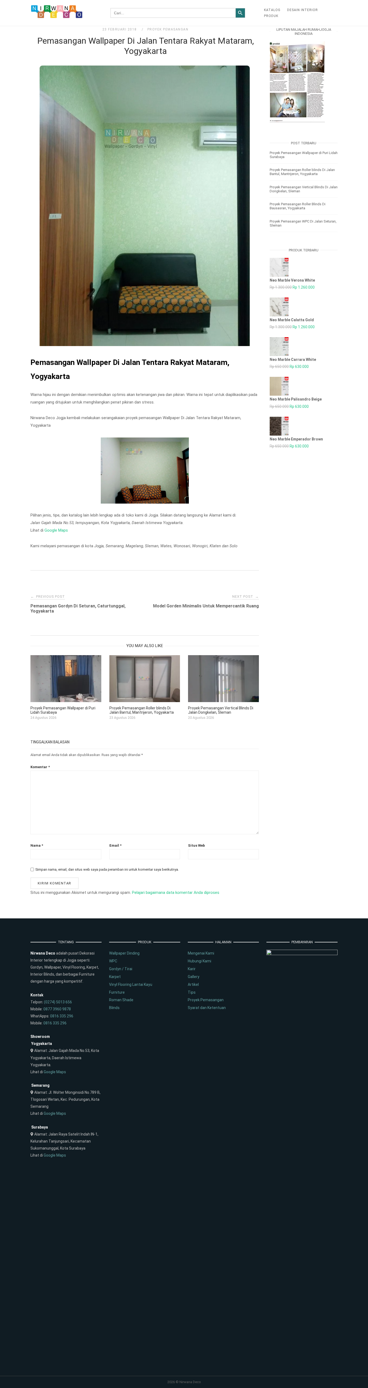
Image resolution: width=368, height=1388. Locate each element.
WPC (113, 961)
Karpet (115, 977)
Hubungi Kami (199, 961)
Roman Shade (121, 1000)
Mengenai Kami (201, 953)
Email (115, 845)
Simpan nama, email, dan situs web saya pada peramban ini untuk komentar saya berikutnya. (107, 869)
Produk (271, 16)
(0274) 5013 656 (58, 1002)
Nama (36, 845)
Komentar (40, 767)
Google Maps (56, 530)
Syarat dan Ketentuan (207, 1008)
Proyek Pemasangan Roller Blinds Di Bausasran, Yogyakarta (297, 206)
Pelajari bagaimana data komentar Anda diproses (175, 892)
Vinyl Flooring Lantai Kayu (130, 984)
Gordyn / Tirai (120, 969)
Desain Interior (302, 10)
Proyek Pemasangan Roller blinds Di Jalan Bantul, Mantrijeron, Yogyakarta (302, 172)
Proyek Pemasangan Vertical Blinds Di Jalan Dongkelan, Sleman (304, 189)
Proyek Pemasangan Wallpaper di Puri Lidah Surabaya (304, 155)
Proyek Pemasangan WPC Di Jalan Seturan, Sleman (303, 223)
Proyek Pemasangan (168, 29)
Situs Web (196, 845)
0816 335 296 (61, 1016)
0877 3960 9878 (57, 1009)
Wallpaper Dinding (124, 953)
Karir (192, 969)
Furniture (117, 992)
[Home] (57, 17)
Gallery (193, 977)
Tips (192, 992)
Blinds (114, 1008)
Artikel (193, 984)
